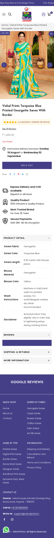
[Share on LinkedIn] (23, 174)
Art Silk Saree (33, 433)
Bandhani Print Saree (14, 474)
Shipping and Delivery (38, 449)
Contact (7, 418)
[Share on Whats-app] (27, 174)
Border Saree (10, 459)
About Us (7, 413)
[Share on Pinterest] (18, 174)
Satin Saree (33, 428)
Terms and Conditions (39, 462)
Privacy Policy (34, 467)
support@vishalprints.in (26, 513)
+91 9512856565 (19, 507)
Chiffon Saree (34, 423)
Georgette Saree (36, 408)
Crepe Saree (33, 413)
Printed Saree (10, 449)
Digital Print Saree (12, 454)
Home (5, 25)
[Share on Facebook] (10, 174)
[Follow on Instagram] (12, 519)
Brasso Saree (34, 418)
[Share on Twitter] (14, 174)
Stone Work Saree (12, 464)
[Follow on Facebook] (4, 519)
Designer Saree (11, 469)
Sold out (27, 165)
